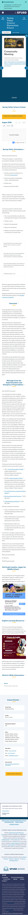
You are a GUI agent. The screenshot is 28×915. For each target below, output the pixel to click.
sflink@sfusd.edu (6, 839)
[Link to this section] (14, 109)
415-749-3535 (12, 750)
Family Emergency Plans (15, 478)
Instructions (14, 175)
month (8, 125)
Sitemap (15, 879)
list (12, 125)
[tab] (12, 97)
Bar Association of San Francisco (12, 496)
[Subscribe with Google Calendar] (19, 143)
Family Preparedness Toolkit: (15, 469)
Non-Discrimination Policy (17, 877)
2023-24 (6, 858)
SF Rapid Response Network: (12, 501)
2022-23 (11, 858)
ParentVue (8, 4)
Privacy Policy (6, 879)
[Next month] (19, 122)
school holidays (11, 844)
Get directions (5, 810)
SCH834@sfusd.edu (13, 755)
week (4, 125)
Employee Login (9, 822)
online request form (16, 843)
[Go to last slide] (2, 68)
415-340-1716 (16, 839)
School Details (16, 32)
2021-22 (17, 858)
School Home (6, 32)
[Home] (21, 13)
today (23, 122)
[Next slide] (26, 68)
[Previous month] (16, 122)
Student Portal (14, 824)
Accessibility (5, 877)
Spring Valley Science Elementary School (14, 820)
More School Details (14, 773)
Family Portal (19, 822)
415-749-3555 (11, 753)
